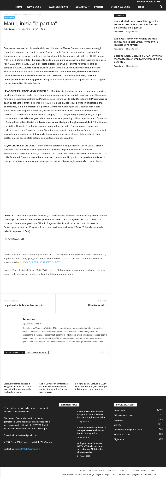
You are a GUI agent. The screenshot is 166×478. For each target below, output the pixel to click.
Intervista (118, 420)
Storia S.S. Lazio (122, 434)
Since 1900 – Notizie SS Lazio (142, 470)
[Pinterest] (22, 38)
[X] (14, 38)
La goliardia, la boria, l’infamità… (24, 305)
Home (18, 6)
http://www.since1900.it (32, 324)
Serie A (117, 425)
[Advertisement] (55, 189)
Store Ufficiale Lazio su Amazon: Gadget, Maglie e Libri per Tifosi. (89, 474)
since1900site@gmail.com (24, 435)
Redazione (11, 29)
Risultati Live (150, 474)
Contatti (123, 470)
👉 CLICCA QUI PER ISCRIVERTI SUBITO (38, 262)
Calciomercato (58, 6)
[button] (161, 7)
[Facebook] (7, 38)
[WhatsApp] (29, 38)
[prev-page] (102, 352)
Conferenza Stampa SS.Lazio (128, 429)
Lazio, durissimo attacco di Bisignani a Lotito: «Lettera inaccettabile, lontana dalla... (92, 414)
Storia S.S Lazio (120, 6)
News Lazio (34, 6)
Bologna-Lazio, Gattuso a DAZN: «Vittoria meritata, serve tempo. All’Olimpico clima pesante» (91, 386)
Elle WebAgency (44, 442)
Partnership (112, 470)
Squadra (81, 6)
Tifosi (141, 6)
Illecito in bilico (97, 305)
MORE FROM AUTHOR (36, 352)
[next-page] (105, 352)
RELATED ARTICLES (14, 352)
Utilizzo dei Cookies (96, 470)
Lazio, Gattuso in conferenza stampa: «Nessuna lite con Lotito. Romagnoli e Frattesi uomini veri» (53, 387)
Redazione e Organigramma (130, 474)
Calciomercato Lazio (123, 415)
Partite (98, 6)
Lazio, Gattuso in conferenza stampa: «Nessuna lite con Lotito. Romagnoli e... (91, 430)
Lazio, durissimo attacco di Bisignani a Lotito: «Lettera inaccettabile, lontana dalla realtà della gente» (17, 387)
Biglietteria (119, 439)
